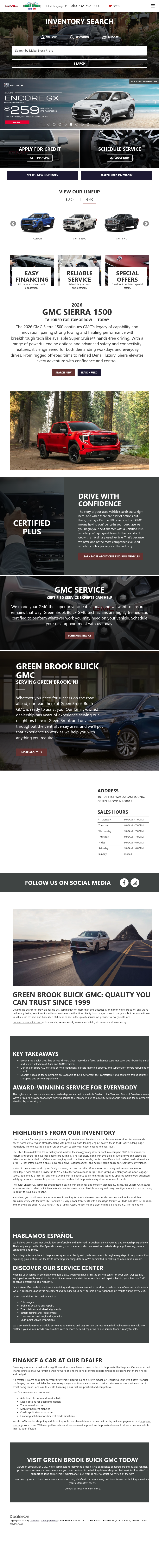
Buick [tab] (70, 150)
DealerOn (34, 1471)
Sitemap (44, 1471)
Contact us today (74, 1439)
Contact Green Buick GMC (27, 972)
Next (146, 174)
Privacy (53, 1471)
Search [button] (80, 63)
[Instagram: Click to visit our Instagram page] (135, 833)
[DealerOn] (19, 1466)
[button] (48, 75)
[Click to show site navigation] (153, 6)
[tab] (49, 37)
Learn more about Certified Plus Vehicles (111, 506)
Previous (13, 174)
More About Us (31, 702)
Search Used (89, 322)
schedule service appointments (57, 1275)
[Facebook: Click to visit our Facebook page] (124, 833)
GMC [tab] (89, 150)
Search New (63, 322)
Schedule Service (79, 586)
